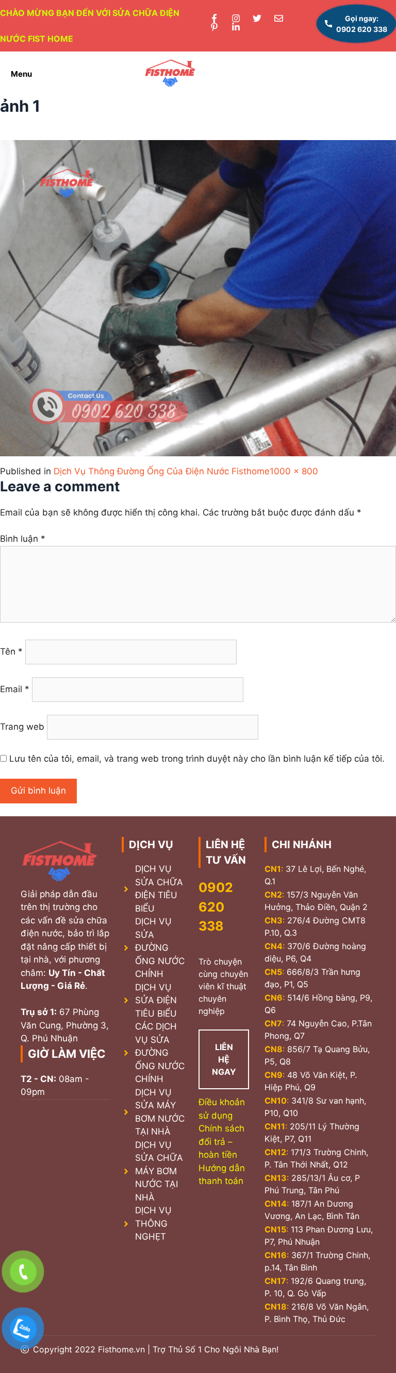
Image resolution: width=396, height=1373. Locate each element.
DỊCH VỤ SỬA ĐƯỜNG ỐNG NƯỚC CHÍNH (160, 947)
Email (14, 689)
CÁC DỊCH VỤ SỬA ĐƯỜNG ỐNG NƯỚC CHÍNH (160, 1052)
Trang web (22, 727)
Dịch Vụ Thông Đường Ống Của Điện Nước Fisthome (162, 471)
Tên (11, 651)
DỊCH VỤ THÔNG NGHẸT (153, 1223)
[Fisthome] (170, 74)
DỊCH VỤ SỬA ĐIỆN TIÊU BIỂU (156, 1000)
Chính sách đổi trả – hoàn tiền (221, 1141)
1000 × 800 (294, 471)
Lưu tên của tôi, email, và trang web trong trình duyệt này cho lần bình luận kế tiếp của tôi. (197, 758)
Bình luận (22, 539)
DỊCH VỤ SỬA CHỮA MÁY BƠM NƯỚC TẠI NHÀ (159, 1171)
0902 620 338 (216, 907)
